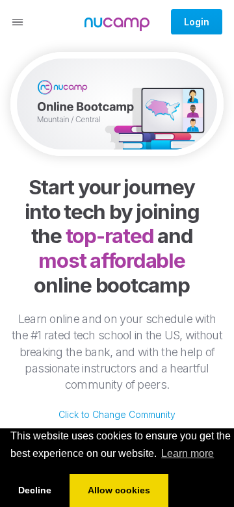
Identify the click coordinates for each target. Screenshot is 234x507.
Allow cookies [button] (119, 490)
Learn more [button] (187, 453)
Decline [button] (34, 490)
